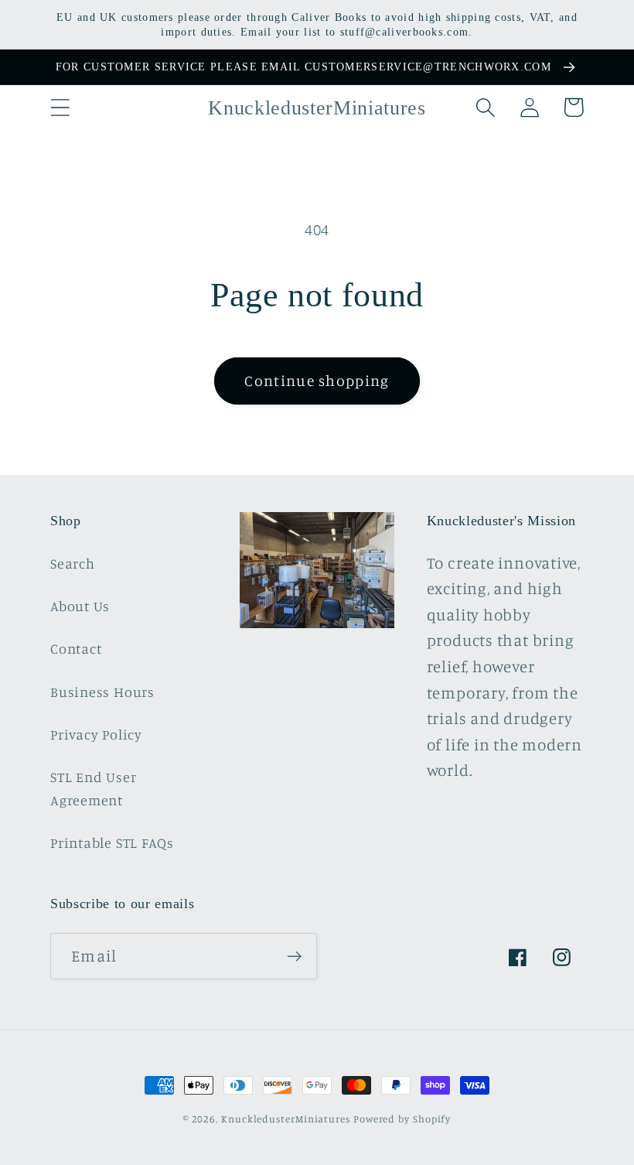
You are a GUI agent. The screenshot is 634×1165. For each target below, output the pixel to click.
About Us (80, 605)
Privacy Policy (96, 734)
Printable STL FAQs (112, 842)
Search (72, 563)
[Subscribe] (294, 956)
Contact (75, 648)
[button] (60, 107)
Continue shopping (316, 380)
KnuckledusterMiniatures (285, 1118)
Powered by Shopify (402, 1118)
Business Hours (102, 691)
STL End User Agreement (93, 788)
